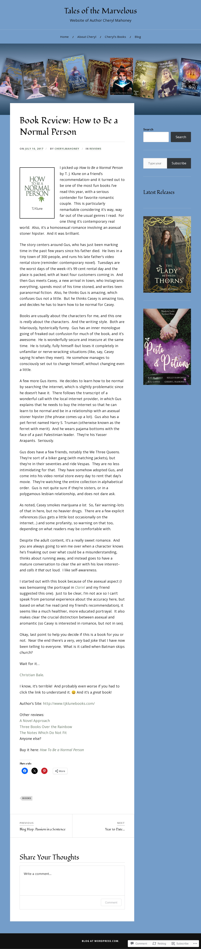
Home (64, 37)
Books (26, 798)
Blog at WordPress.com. (100, 941)
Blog (138, 37)
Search (148, 129)
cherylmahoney (67, 148)
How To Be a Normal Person (62, 749)
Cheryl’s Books (115, 37)
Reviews (95, 148)
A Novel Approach (35, 720)
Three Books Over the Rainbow (46, 726)
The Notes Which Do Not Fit (43, 732)
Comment (111, 902)
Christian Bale (31, 674)
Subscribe (179, 163)
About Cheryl (86, 37)
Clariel (80, 587)
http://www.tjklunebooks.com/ (69, 703)
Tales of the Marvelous (100, 11)
